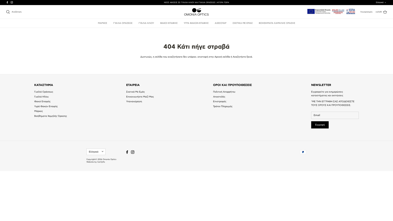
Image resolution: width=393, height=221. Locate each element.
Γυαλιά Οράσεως (43, 92)
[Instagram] (12, 2)
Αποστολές (219, 97)
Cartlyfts (101, 162)
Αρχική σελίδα (222, 57)
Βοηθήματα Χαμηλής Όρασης (50, 116)
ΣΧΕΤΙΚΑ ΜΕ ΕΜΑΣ (243, 23)
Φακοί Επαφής (42, 101)
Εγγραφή (320, 124)
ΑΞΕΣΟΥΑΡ (220, 23)
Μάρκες (38, 111)
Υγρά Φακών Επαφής (46, 106)
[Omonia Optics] (196, 12)
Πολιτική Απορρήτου (224, 92)
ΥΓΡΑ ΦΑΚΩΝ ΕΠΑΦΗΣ (196, 23)
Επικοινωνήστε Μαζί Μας (140, 97)
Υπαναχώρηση (134, 101)
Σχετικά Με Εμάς (135, 92)
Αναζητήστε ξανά (242, 57)
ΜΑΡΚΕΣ (102, 23)
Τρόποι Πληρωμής (222, 106)
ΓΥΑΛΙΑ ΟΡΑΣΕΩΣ (122, 23)
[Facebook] (7, 2)
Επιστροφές (219, 101)
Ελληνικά (379, 2)
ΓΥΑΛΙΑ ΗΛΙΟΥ (146, 23)
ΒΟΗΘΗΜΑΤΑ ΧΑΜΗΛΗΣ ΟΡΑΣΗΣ (277, 23)
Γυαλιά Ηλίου (41, 97)
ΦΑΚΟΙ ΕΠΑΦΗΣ (169, 23)
